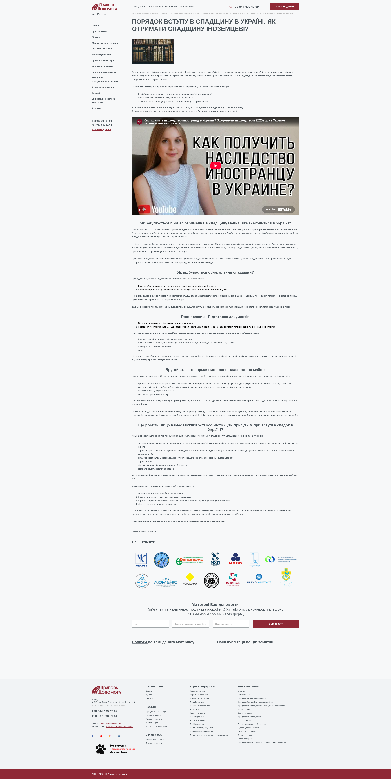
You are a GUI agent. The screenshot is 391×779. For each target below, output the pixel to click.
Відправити (276, 623)
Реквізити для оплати (155, 739)
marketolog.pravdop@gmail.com (119, 727)
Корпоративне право (247, 731)
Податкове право (245, 739)
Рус (99, 14)
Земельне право (245, 713)
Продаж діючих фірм (103, 60)
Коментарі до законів (199, 713)
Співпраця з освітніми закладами (103, 101)
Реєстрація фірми (101, 54)
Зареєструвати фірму (155, 719)
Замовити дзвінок (101, 129)
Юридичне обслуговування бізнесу (105, 79)
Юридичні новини (197, 720)
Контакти (96, 108)
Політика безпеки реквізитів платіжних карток (210, 735)
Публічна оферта (197, 724)
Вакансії (96, 93)
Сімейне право (244, 695)
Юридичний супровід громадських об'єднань (257, 702)
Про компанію (99, 31)
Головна (96, 25)
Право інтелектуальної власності (252, 724)
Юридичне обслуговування (249, 717)
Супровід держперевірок (248, 728)
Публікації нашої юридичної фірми (184, 13)
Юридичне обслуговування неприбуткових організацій (261, 706)
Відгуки (96, 37)
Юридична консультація (105, 43)
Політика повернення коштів (202, 731)
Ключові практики (197, 691)
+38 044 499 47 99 (246, 6)
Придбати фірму (153, 723)
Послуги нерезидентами (156, 726)
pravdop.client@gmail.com (110, 723)
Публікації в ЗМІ (197, 717)
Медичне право (244, 691)
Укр (93, 14)
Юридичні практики (102, 66)
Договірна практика (246, 709)
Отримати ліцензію (102, 48)
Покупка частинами (154, 743)
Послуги (140, 642)
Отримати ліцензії (153, 715)
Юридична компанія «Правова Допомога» (150, 13)
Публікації (150, 695)
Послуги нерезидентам (104, 72)
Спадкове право (245, 735)
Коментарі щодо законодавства (214, 13)
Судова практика (245, 720)
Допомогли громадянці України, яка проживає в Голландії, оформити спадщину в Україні (193, 111)
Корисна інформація (103, 87)
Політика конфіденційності (202, 728)
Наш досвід (195, 709)
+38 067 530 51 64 (102, 124)
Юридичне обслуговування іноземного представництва (262, 742)
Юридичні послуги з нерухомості (252, 698)
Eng (105, 14)
